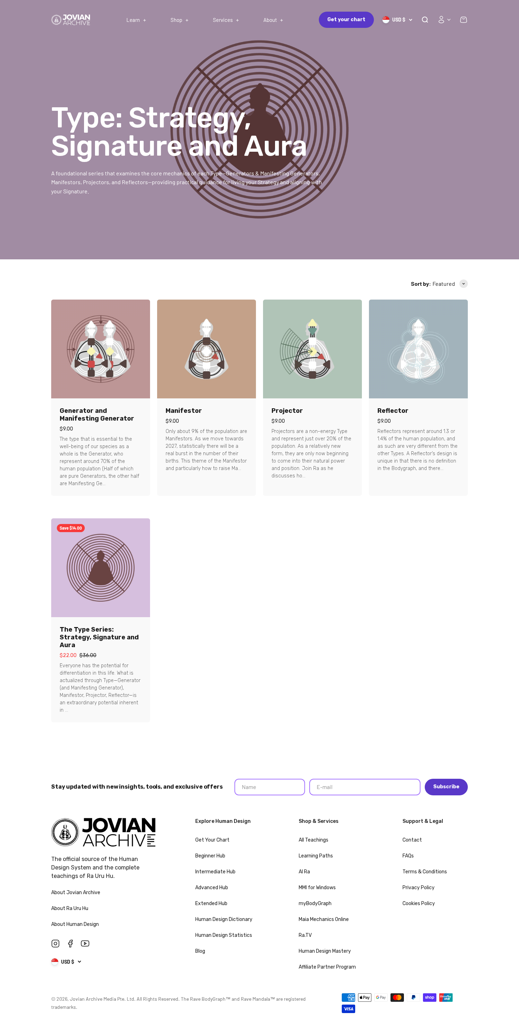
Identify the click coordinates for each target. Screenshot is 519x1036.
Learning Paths (316, 856)
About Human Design (75, 924)
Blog (200, 951)
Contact (412, 840)
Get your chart (346, 20)
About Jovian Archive (76, 893)
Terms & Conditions (424, 872)
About (270, 20)
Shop (176, 20)
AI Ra (304, 872)
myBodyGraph (315, 903)
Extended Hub (211, 903)
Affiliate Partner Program (327, 967)
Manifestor (184, 411)
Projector (287, 411)
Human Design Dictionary (223, 919)
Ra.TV (305, 935)
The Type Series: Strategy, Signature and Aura (99, 637)
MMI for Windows (317, 888)
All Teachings (313, 840)
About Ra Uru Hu (70, 908)
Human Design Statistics (223, 935)
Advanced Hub (211, 888)
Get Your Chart (212, 840)
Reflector (392, 411)
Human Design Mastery (325, 951)
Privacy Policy (418, 888)
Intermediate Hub (215, 872)
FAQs (408, 856)
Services (223, 20)
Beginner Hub (210, 856)
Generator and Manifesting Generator (97, 414)
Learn (133, 20)
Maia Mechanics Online (324, 919)
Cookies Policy (418, 903)
